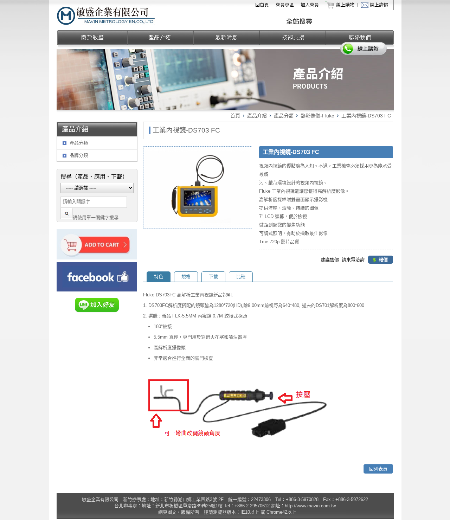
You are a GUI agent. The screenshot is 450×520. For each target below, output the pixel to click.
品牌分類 (79, 155)
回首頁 (262, 4)
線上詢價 (379, 4)
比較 (240, 276)
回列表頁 (378, 468)
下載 (213, 276)
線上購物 (345, 4)
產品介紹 (257, 115)
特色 (158, 276)
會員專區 (285, 4)
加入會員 (310, 4)
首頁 (235, 115)
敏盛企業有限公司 (106, 15)
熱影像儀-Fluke (317, 115)
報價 (383, 259)
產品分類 (284, 115)
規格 (186, 276)
